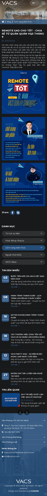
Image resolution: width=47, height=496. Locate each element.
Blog (9, 22)
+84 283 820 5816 (12, 432)
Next (27, 412)
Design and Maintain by (23, 491)
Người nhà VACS (13, 255)
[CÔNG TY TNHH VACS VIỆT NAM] (9, 3)
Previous (20, 412)
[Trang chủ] (3, 22)
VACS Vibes (10, 262)
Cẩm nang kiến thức (23, 22)
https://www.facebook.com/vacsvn (19, 452)
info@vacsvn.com (12, 456)
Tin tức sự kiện (12, 233)
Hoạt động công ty (14, 240)
